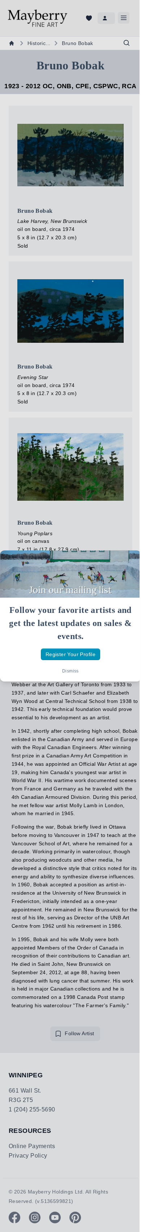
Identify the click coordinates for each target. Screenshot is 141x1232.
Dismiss (70, 671)
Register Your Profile (70, 654)
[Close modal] (129, 562)
